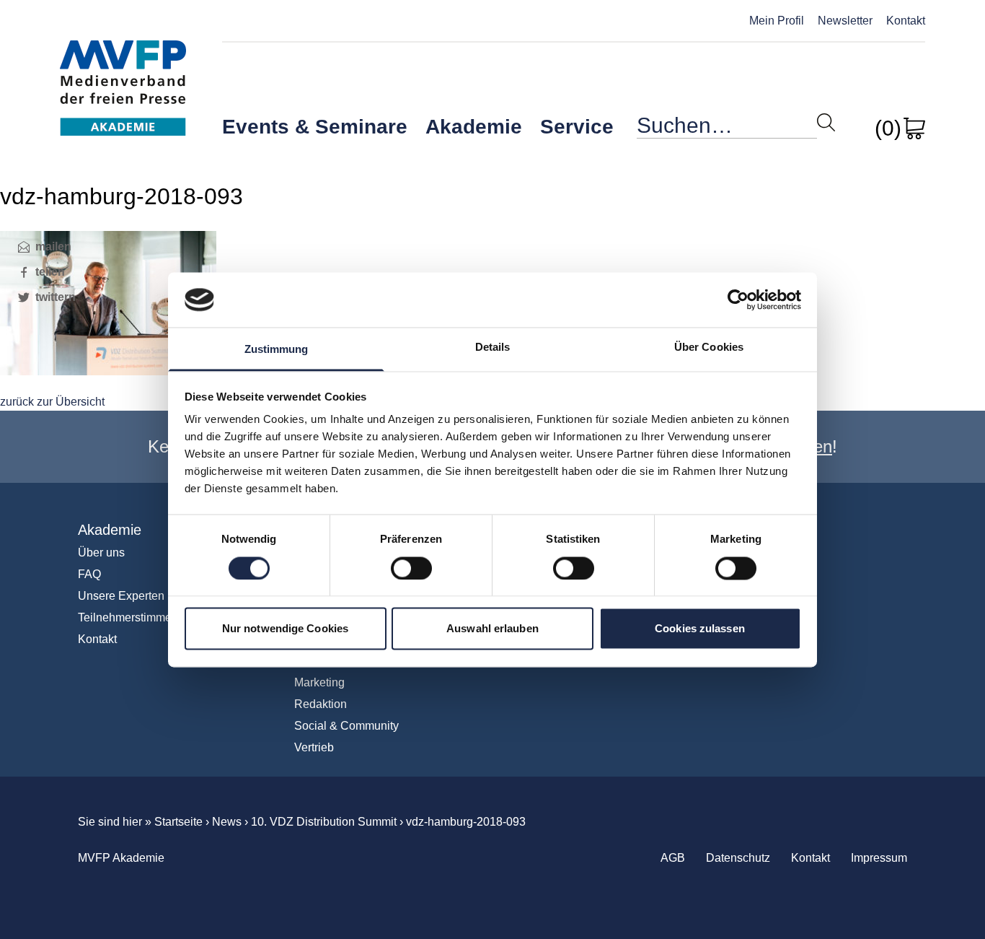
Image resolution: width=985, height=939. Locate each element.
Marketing (319, 682)
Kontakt (905, 20)
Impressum (879, 858)
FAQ (89, 574)
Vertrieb (314, 747)
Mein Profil (776, 20)
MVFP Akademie (123, 72)
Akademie (473, 126)
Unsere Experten (121, 596)
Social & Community (346, 726)
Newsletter (845, 20)
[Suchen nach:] (727, 129)
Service (577, 126)
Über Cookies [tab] (708, 347)
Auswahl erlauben (492, 629)
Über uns (101, 552)
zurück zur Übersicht (52, 402)
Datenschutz (738, 858)
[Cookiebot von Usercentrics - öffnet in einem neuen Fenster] (738, 299)
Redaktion (320, 704)
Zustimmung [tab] (276, 350)
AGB (673, 858)
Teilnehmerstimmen (128, 617)
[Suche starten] (826, 122)
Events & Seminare (314, 126)
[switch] (411, 568)
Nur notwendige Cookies (285, 629)
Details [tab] (493, 347)
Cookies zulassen (700, 629)
